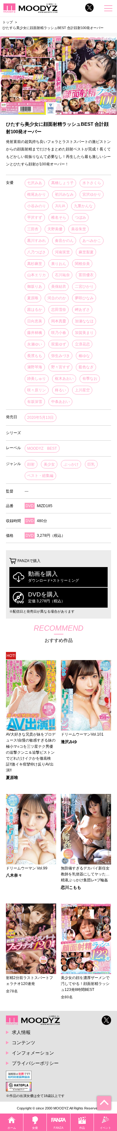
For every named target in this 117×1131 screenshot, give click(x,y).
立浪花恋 (82, 344)
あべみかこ (91, 240)
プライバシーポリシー (35, 1063)
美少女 (49, 464)
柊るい (60, 390)
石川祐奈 (62, 275)
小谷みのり (36, 206)
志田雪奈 (58, 309)
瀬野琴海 (34, 367)
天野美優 (54, 229)
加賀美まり (84, 332)
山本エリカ (36, 275)
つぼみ (80, 217)
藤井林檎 (34, 332)
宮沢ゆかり (91, 194)
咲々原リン (36, 390)
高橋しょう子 (62, 183)
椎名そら (58, 217)
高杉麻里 (34, 264)
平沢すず (34, 217)
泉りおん (58, 264)
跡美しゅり (36, 378)
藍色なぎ (86, 367)
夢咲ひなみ (84, 298)
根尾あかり (36, 194)
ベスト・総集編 (40, 475)
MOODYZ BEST (42, 448)
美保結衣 (58, 286)
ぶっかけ (71, 464)
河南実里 (62, 252)
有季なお (89, 378)
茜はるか (34, 309)
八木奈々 (14, 876)
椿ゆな (84, 356)
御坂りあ (34, 286)
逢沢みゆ (69, 742)
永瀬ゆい (34, 344)
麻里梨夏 (86, 252)
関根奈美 (82, 264)
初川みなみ (64, 194)
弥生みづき (60, 356)
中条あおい (60, 401)
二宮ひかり (84, 286)
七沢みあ (34, 183)
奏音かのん (64, 240)
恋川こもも (71, 888)
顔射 (31, 464)
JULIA (60, 206)
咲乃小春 (58, 332)
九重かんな (83, 206)
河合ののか (56, 298)
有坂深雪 (34, 401)
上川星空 (82, 390)
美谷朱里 (78, 229)
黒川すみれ (36, 240)
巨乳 (91, 464)
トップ (7, 22)
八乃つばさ (36, 252)
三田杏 (32, 229)
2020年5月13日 (40, 417)
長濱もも (34, 356)
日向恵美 (34, 321)
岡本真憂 (58, 321)
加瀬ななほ (84, 321)
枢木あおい (64, 378)
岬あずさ (82, 309)
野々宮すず (60, 367)
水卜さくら (91, 183)
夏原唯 (32, 298)
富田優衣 (86, 275)
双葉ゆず (58, 344)
